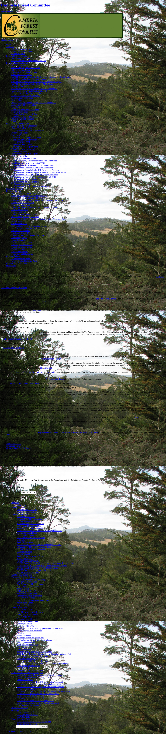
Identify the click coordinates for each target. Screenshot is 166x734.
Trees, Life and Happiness (22, 254)
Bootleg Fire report (19, 65)
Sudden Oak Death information (24, 140)
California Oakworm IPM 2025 (14, 288)
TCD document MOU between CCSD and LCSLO (32, 165)
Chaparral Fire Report (20, 86)
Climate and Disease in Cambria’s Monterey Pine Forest (34, 88)
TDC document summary (21, 184)
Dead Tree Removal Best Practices (25, 95)
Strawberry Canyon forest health (24, 116)
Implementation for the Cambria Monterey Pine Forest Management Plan (68, 432)
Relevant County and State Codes (25, 109)
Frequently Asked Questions (17, 123)
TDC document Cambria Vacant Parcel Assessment (32, 168)
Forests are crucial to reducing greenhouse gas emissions (34, 207)
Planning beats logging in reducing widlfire (29, 226)
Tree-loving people (19, 237)
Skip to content (7, 11)
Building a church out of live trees (25, 193)
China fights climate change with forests (27, 198)
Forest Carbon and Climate (22, 98)
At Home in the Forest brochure (24, 126)
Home (8, 44)
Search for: (10, 726)
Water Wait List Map (14, 189)
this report (160, 276)
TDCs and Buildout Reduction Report (21, 154)
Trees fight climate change (22, 242)
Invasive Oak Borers (19, 133)
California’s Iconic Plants (21, 74)
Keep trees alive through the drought (26, 137)
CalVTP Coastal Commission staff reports (28, 79)
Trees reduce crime (19, 249)
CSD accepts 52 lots (19, 156)
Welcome (15, 503)
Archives (10, 47)
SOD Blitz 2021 (23, 142)
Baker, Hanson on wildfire (22, 58)
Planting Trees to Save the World (24, 228)
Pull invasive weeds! (19, 151)
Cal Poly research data (20, 70)
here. (44, 301)
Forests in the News (14, 191)
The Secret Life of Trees (21, 233)
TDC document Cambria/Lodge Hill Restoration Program (35, 170)
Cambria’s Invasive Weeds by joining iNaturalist (36, 372)
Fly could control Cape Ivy (22, 205)
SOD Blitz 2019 (18, 54)
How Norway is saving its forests (25, 217)
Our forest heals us (19, 224)
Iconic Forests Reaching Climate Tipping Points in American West (38, 219)
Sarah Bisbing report (19, 112)
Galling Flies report (19, 100)
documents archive (14, 446)
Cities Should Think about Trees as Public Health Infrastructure (37, 200)
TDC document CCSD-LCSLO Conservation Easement (34, 175)
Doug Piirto (11, 265)
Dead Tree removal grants (22, 51)
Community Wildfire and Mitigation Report (29, 91)
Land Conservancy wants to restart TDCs (28, 163)
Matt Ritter (15, 107)
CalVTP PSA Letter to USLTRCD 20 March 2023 (32, 84)
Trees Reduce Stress (19, 251)
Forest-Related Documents (17, 63)
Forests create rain (18, 212)
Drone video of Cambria (21, 258)
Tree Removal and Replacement (24, 147)
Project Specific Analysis (106, 299)
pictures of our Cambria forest (18, 448)
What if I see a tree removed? (23, 149)
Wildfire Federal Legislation (22, 119)
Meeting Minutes (13, 492)
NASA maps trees (18, 221)
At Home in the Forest (55, 379)
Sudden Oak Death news (21, 144)
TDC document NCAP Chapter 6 (25, 179)
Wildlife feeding (18, 121)
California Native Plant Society (24, 72)
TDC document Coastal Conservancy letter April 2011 (33, 177)
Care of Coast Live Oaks (21, 128)
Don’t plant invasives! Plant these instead (28, 130)
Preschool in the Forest (20, 230)
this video (37, 310)
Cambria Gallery (13, 256)
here (136, 417)
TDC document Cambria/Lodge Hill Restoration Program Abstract (38, 172)
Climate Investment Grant (21, 49)
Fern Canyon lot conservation (23, 158)
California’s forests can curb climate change (29, 196)
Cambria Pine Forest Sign (16, 263)
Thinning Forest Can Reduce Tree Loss (27, 235)
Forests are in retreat (19, 210)
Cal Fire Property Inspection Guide (25, 67)
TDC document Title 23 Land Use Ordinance (30, 186)
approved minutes (13, 443)
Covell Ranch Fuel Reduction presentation (28, 61)
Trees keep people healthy (22, 247)
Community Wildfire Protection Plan (26, 93)
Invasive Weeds (17, 135)
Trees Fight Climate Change (22, 244)
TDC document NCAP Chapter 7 (25, 182)
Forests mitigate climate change (24, 214)
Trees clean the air (18, 240)
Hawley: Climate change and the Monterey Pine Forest (33, 102)
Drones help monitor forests (22, 203)
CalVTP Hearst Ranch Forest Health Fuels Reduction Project (36, 81)
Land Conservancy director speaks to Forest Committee (34, 161)
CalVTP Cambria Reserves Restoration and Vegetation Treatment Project (41, 77)
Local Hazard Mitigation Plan (23, 105)
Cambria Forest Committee (25, 5)
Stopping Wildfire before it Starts (24, 114)
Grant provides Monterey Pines (24, 261)
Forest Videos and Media (16, 56)
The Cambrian (46, 368)
